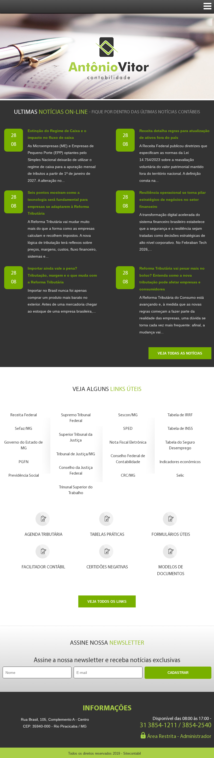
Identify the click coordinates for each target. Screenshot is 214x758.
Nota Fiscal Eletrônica (127, 442)
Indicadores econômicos (180, 462)
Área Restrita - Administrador (179, 736)
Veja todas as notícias (180, 353)
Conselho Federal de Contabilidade (128, 459)
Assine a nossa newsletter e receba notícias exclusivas (107, 660)
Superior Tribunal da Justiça (75, 438)
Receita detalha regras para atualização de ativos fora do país (174, 134)
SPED (128, 429)
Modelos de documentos (170, 570)
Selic (180, 476)
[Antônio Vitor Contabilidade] (107, 56)
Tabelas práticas (107, 534)
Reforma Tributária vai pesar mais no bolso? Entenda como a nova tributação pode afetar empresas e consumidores (172, 278)
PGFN (23, 462)
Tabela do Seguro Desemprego (180, 445)
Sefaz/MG (23, 429)
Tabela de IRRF (180, 415)
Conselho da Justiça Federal (76, 471)
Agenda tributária (43, 534)
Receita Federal (23, 415)
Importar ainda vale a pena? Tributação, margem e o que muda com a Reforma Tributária (62, 275)
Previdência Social (23, 476)
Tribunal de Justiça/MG (75, 454)
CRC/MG (128, 476)
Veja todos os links (107, 602)
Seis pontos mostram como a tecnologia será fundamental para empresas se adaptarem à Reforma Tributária (58, 202)
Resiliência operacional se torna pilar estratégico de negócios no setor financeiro (172, 199)
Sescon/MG (128, 415)
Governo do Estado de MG (23, 445)
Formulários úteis (171, 534)
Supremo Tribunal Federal (76, 418)
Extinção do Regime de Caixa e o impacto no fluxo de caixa (57, 134)
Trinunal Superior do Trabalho (76, 490)
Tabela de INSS (180, 429)
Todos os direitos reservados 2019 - (104, 753)
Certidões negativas (107, 567)
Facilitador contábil (43, 567)
